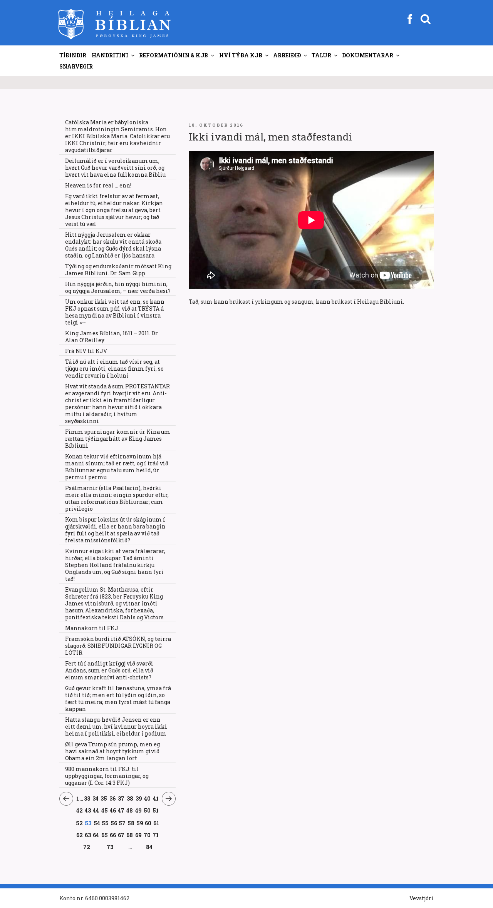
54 (97, 823)
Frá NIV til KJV (86, 351)
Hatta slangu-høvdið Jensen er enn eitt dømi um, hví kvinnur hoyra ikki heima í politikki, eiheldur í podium (116, 726)
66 (113, 835)
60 (148, 823)
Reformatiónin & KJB (173, 55)
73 (110, 847)
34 (95, 798)
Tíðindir (72, 55)
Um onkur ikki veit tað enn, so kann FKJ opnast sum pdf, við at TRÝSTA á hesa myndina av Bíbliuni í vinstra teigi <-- (114, 312)
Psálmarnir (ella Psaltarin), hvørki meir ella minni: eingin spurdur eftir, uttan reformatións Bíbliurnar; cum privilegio (117, 498)
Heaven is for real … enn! (98, 185)
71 (155, 835)
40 (147, 798)
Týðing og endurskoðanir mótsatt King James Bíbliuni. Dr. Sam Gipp (118, 270)
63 (88, 835)
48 (130, 810)
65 (104, 835)
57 (122, 823)
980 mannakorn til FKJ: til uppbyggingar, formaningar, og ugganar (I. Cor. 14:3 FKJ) (107, 775)
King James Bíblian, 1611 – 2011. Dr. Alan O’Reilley (112, 336)
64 (96, 835)
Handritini (110, 55)
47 (121, 810)
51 (155, 810)
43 (88, 810)
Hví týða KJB (240, 55)
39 (139, 798)
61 (156, 823)
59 (140, 823)
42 (79, 810)
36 (112, 798)
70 (147, 835)
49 (139, 810)
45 (104, 810)
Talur (321, 55)
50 (147, 810)
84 (149, 847)
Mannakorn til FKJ (91, 628)
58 (131, 823)
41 (156, 798)
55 (105, 823)
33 (87, 798)
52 (79, 823)
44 (96, 810)
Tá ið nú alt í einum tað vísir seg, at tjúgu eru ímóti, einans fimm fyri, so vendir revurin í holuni (114, 368)
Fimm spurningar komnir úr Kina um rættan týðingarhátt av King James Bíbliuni (117, 438)
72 (87, 847)
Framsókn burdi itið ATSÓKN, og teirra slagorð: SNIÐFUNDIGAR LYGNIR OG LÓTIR (118, 645)
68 (130, 835)
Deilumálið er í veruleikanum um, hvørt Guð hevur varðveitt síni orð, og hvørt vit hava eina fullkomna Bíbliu (115, 167)
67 (121, 835)
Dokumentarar (367, 55)
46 (113, 810)
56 (114, 823)
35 (104, 798)
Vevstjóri (421, 898)
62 (79, 835)
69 (139, 835)
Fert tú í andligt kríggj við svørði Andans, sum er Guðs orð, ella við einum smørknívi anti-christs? (109, 670)
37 (121, 798)
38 (130, 798)
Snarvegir (76, 66)
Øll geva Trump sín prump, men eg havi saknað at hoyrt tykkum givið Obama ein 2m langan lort (112, 751)
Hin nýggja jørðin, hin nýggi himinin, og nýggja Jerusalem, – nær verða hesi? (118, 287)
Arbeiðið (287, 55)
